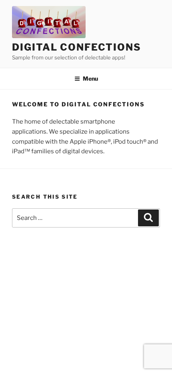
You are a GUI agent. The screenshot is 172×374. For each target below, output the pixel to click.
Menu (90, 78)
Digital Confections (76, 47)
